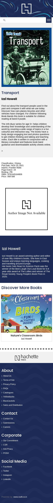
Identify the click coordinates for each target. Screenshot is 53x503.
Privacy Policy (9, 384)
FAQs (5, 388)
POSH (6, 453)
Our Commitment (10, 441)
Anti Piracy (8, 449)
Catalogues (8, 393)
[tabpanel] (26, 317)
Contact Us (8, 419)
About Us (7, 376)
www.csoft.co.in (20, 497)
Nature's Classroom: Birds (26, 335)
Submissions (9, 423)
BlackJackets (9, 401)
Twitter (6, 471)
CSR (5, 445)
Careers (6, 427)
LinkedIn (7, 479)
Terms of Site (9, 380)
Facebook (7, 467)
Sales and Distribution (13, 405)
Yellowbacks (8, 397)
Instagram (7, 475)
